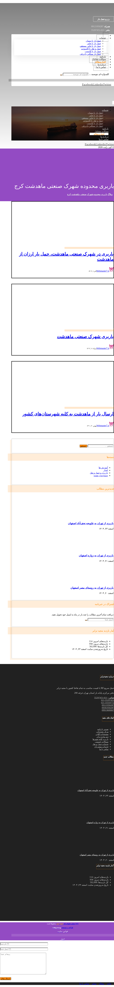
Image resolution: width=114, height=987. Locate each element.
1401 (71, 924)
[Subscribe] (86, 620)
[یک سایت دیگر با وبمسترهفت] (96, 12)
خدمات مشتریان (101, 747)
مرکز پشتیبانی (102, 732)
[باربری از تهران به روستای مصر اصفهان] (103, 582)
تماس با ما (103, 749)
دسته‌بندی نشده (101, 475)
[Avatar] (111, 271)
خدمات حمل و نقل (100, 744)
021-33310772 (107, 703)
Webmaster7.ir (102, 271)
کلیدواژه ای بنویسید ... (99, 74)
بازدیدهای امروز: (100, 641)
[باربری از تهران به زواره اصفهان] (103, 550)
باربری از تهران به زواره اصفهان (96, 555)
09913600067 (108, 710)
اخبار (105, 470)
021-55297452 (107, 700)
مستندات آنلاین (102, 734)
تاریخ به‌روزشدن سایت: (97, 649)
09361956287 (108, 708)
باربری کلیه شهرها (100, 739)
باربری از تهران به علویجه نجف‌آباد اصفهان (90, 523)
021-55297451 (100, 698)
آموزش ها (103, 467)
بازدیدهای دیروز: (100, 644)
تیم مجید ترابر (102, 737)
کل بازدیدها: (102, 646)
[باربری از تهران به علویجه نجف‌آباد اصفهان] (103, 518)
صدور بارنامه (102, 729)
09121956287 (108, 705)
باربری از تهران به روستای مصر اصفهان (91, 587)
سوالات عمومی (101, 742)
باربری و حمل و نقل (99, 473)
